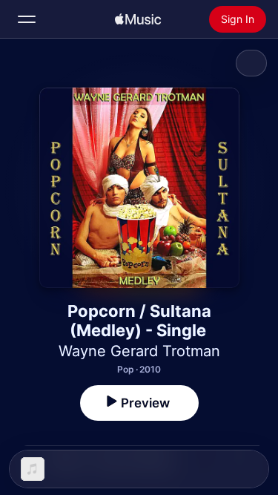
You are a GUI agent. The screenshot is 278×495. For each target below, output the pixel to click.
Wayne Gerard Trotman (139, 351)
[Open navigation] (26, 19)
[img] (138, 19)
